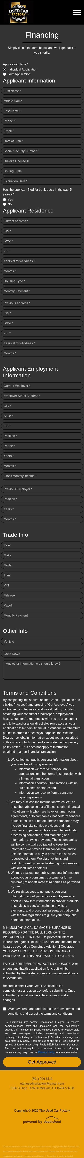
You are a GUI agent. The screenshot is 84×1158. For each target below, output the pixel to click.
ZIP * (7, 251)
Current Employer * (17, 386)
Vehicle (9, 641)
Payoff (8, 605)
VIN (6, 585)
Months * (10, 271)
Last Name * (12, 111)
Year (7, 545)
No (10, 204)
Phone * (9, 121)
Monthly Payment (16, 615)
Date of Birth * (13, 141)
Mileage (9, 595)
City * (7, 231)
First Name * (12, 91)
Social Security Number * (21, 151)
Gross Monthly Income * (20, 476)
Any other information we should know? (33, 663)
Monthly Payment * (17, 291)
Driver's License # (16, 161)
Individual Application (22, 69)
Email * (9, 131)
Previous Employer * (18, 489)
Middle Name (13, 101)
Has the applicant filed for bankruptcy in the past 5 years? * (37, 192)
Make (7, 555)
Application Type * (15, 64)
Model (8, 565)
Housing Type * (14, 281)
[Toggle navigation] (77, 12)
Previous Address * (17, 303)
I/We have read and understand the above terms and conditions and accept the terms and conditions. (44, 1011)
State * (8, 241)
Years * (9, 456)
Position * (10, 436)
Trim (7, 575)
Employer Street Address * (22, 396)
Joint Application (19, 74)
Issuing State (13, 171)
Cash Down (12, 654)
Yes (10, 199)
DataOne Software (67, 1147)
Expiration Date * (15, 181)
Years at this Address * (19, 261)
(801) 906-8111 (42, 1078)
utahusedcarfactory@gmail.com (42, 1083)
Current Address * (16, 221)
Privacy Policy (46, 1052)
